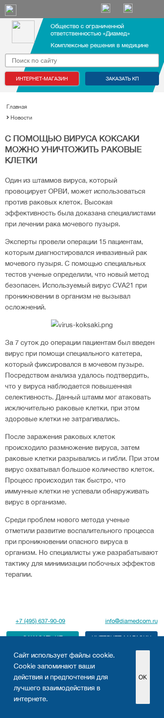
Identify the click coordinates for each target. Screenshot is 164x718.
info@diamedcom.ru (131, 621)
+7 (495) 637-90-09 (40, 621)
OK (142, 677)
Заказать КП (122, 78)
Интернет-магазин (42, 78)
